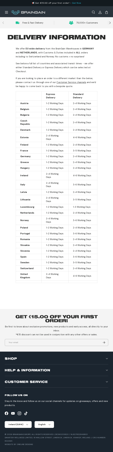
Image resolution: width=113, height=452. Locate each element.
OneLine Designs (25, 444)
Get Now (76, 3)
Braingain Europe (22, 434)
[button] (106, 12)
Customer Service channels (71, 82)
